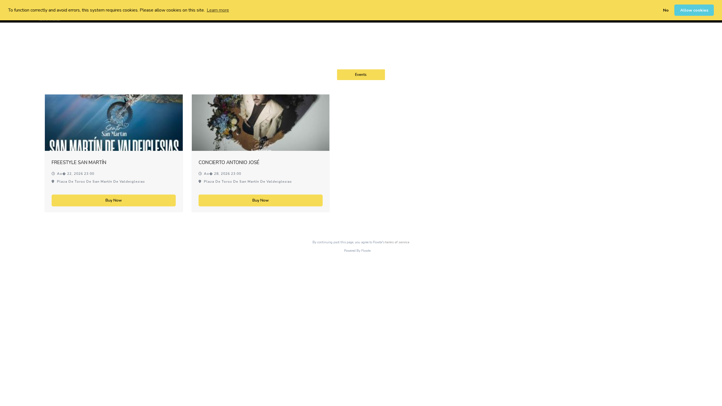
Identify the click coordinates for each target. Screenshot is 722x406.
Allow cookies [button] (694, 10)
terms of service (397, 242)
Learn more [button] (218, 10)
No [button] (666, 10)
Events (361, 74)
